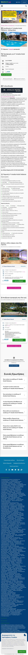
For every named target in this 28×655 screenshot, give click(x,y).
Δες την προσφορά (6, 74)
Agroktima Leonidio (4, 521)
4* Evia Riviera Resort (4, 488)
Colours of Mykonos (10, 577)
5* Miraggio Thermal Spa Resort (13, 515)
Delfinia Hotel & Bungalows (5, 586)
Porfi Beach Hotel (10, 591)
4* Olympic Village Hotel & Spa (12, 494)
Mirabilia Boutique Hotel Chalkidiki (12, 531)
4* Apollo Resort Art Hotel (5, 529)
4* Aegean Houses (12, 583)
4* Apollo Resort (22, 586)
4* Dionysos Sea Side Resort (5, 588)
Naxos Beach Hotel (4, 567)
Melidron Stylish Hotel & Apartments (16, 613)
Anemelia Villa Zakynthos (20, 596)
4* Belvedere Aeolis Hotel (10, 535)
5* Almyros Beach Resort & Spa (21, 566)
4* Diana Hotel (3, 519)
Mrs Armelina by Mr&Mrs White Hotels (16, 588)
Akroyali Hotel (16, 511)
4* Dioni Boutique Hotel (5, 514)
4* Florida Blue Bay (9, 491)
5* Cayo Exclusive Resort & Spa (5, 556)
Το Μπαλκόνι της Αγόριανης (17, 527)
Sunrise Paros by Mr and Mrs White (6, 590)
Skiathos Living (3, 533)
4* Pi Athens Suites (4, 548)
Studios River (21, 538)
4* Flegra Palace (19, 560)
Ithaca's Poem (21, 531)
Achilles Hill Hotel (4, 518)
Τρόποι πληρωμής (7, 463)
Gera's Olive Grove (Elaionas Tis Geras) (17, 532)
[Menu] (2, 6)
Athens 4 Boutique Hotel (5, 552)
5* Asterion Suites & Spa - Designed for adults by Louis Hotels (10, 573)
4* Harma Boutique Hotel (16, 565)
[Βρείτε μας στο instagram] (9, 469)
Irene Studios (20, 496)
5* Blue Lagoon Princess (17, 491)
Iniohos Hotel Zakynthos (5, 585)
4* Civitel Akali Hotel (21, 571)
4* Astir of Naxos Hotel (9, 581)
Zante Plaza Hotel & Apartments (6, 493)
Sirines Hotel (21, 513)
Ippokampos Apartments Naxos (6, 584)
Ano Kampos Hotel (4, 553)
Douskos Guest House (17, 575)
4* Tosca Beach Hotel (12, 486)
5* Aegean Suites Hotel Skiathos (6, 594)
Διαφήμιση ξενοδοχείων (19, 463)
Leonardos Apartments (20, 518)
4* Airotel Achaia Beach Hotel (15, 487)
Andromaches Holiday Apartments (19, 577)
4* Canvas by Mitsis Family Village (6, 568)
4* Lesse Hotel (19, 498)
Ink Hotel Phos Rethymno (19, 602)
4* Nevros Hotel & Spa (4, 550)
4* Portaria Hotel (3, 516)
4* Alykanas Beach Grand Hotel (12, 496)
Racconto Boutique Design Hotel (6, 534)
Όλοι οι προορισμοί (4, 620)
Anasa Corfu (9, 566)
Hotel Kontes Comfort (4, 574)
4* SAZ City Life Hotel (21, 505)
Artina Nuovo (13, 562)
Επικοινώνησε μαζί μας (9, 460)
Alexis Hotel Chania (4, 571)
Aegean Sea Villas (22, 578)
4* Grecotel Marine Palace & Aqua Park (15, 481)
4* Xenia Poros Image (12, 492)
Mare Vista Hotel (3, 499)
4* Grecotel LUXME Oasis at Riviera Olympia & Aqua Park (10, 502)
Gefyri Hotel (23, 555)
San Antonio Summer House (19, 543)
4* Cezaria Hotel (21, 515)
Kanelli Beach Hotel (4, 495)
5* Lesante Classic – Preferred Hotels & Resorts (8, 592)
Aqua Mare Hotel (11, 574)
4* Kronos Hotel (18, 492)
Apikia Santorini (11, 576)
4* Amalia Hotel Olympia (5, 509)
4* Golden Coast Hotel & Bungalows (17, 485)
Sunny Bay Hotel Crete (16, 537)
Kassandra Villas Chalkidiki (5, 613)
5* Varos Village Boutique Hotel (6, 580)
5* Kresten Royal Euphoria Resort (17, 568)
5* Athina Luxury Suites (11, 558)
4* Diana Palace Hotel (17, 516)
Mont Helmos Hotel (18, 519)
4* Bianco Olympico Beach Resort (6, 485)
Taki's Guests (12, 610)
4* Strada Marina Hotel (9, 575)
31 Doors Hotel (10, 553)
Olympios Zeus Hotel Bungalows (17, 550)
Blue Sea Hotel (22, 510)
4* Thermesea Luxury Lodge (5, 561)
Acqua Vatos (12, 542)
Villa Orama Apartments (21, 551)
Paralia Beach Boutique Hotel (14, 523)
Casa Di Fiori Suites (18, 583)
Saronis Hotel (19, 524)
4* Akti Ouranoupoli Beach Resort (6, 540)
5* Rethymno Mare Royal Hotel (17, 590)
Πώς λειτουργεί (20, 460)
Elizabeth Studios (11, 504)
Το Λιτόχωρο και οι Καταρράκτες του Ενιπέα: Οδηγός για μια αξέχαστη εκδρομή (13, 628)
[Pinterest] (18, 469)
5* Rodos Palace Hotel (13, 506)
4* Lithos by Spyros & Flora (14, 579)
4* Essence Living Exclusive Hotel (6, 546)
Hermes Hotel (3, 559)
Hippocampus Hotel (11, 567)
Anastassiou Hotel (10, 541)
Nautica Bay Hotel (14, 484)
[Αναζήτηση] (26, 6)
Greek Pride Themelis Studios (19, 547)
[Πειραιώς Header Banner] (14, 16)
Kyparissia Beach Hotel (17, 541)
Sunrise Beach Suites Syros (13, 587)
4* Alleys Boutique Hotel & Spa (6, 614)
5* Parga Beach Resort (18, 542)
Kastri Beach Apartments (18, 610)
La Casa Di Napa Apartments (5, 543)
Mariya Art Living (3, 572)
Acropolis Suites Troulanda (5, 555)
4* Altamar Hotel (19, 503)
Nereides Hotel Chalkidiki (5, 610)
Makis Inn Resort (3, 566)
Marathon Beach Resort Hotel (5, 532)
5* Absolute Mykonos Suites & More (6, 527)
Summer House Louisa (4, 554)
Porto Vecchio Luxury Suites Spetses (6, 607)
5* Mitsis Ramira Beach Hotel (5, 562)
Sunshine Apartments (4, 524)
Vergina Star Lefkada (15, 546)
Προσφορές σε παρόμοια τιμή (14, 345)
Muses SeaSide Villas (21, 506)
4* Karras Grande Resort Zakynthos (6, 512)
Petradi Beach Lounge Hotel (18, 581)
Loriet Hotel (3, 536)
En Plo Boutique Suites (4, 576)
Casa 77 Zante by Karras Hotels (15, 555)
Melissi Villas (3, 581)
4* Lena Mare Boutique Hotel (12, 571)
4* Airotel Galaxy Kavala (14, 513)
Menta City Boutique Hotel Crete (6, 593)
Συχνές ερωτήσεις (14, 466)
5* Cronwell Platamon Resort (5, 484)
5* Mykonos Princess (19, 562)
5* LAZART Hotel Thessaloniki (13, 554)
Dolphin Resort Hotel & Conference (6, 600)
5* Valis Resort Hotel (17, 482)
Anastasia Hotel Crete (20, 601)
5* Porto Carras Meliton (22, 495)
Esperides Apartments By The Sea (6, 549)
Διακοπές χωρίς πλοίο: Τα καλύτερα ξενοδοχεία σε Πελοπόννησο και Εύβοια (12, 625)
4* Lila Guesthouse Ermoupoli (5, 612)
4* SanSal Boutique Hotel (15, 557)
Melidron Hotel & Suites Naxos (17, 549)
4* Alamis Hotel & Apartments (12, 548)
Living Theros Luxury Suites (17, 570)
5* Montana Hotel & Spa (11, 483)
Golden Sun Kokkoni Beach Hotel (17, 500)
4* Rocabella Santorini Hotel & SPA (12, 569)
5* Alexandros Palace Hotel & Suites (6, 570)
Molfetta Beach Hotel (18, 576)
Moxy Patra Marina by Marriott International (16, 509)
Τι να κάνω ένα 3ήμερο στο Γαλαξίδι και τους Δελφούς (9, 629)
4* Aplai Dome (3, 569)
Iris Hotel (10, 520)
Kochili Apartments (11, 525)
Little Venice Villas (18, 597)
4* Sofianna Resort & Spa (5, 598)
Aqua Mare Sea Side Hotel (19, 535)
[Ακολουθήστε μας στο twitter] (15, 469)
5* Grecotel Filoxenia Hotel (5, 480)
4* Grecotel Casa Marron (14, 480)
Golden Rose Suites (4, 525)
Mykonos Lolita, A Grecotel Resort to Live (7, 597)
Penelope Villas (3, 577)
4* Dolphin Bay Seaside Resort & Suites (18, 493)
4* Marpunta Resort (14, 505)
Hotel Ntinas (17, 525)
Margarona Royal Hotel (18, 504)
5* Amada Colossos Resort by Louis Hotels (7, 602)
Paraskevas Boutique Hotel (16, 564)
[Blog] (21, 469)
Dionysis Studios (22, 523)
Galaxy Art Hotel (14, 534)
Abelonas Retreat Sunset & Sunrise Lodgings (8, 603)
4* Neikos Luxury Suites (10, 519)
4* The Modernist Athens (5, 615)
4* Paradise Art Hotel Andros (5, 501)
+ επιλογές (23, 271)
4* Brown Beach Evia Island (15, 497)
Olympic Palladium (20, 580)
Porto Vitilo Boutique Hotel (5, 505)
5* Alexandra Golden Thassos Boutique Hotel (17, 514)
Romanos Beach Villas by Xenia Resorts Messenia (8, 609)
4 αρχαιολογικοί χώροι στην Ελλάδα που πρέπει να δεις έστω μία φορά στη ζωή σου (13, 633)
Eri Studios (13, 566)
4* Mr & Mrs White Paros (22, 548)
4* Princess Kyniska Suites (5, 538)
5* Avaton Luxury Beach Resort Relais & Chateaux (8, 606)
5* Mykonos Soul (3, 578)
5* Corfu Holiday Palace (21, 494)
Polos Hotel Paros (19, 558)
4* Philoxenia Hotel (13, 503)
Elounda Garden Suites (21, 569)
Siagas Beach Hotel (4, 496)
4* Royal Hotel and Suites (5, 542)
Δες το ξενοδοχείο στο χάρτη (8, 96)
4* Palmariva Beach (4, 498)
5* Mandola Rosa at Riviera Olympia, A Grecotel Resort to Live (10, 479)
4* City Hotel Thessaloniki (5, 523)
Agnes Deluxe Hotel (4, 551)
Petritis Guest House (4, 547)
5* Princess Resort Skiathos (11, 533)
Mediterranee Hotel (16, 540)
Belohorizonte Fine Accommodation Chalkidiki (8, 604)
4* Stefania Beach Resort (5, 503)
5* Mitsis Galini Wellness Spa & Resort (7, 482)
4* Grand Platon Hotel (18, 488)
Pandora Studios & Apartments (6, 605)
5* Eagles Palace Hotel (4, 583)
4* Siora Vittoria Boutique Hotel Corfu (14, 521)
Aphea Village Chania (20, 604)
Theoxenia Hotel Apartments (5, 497)
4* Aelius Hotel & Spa (4, 522)
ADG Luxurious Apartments (19, 517)
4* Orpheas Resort (4, 591)
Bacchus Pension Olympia (14, 538)
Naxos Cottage (18, 589)
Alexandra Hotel (22, 540)
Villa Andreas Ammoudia (5, 544)
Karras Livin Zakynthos (4, 595)
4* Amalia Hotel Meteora (10, 517)
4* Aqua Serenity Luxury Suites (6, 601)
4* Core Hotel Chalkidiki (22, 534)
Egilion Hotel (3, 517)
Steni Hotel (12, 543)
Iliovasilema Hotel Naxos (22, 587)
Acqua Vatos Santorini (12, 524)
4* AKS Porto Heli (11, 488)
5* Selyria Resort (3, 494)
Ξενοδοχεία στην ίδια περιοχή (14, 288)
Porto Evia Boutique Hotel (5, 506)
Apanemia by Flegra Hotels (5, 510)
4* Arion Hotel (3, 491)
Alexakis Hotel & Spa (16, 553)
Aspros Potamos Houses (4, 596)
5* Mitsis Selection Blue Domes (17, 559)
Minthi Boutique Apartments (5, 530)
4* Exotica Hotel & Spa (19, 486)
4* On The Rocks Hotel (11, 589)
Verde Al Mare (21, 554)
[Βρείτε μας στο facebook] (6, 469)
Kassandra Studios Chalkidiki (15, 612)
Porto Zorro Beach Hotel (12, 498)
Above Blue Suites (4, 515)
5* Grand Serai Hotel (19, 483)
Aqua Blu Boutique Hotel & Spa (12, 572)
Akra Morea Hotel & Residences (6, 500)
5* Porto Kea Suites (14, 556)
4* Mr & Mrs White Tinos (11, 499)
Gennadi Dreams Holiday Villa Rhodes (15, 611)
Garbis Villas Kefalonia (4, 520)
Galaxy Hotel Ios (10, 547)
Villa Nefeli (12, 561)
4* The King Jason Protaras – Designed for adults (8, 608)
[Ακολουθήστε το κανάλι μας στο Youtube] (12, 469)
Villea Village (3, 575)
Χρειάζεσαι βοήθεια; (14, 365)
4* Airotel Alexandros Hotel (5, 539)
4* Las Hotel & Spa (4, 541)
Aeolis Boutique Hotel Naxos (5, 513)
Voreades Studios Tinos (4, 611)
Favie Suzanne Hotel (19, 507)
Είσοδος (18, 2)
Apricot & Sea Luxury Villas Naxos (14, 595)
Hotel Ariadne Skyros (4, 589)
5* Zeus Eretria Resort (4, 486)
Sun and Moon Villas (13, 544)
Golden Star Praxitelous (11, 507)
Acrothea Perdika (3, 531)
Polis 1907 (13, 593)
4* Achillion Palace (4, 558)
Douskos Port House (10, 516)
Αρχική (2, 25)
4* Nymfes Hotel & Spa (4, 504)
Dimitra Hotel (14, 601)
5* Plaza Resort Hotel (4, 560)
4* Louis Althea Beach (13, 598)
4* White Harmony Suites (5, 579)
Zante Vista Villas (15, 600)
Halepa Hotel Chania (20, 584)
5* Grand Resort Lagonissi (16, 614)
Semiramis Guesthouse (12, 522)
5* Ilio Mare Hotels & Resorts (5, 487)
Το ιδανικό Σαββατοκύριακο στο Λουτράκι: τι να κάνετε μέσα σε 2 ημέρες (12, 624)
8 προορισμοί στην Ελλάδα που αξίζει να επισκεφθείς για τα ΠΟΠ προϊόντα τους (13, 626)
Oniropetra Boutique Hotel (17, 512)
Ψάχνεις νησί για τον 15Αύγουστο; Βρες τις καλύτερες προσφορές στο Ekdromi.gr (13, 631)
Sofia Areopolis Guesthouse (21, 609)
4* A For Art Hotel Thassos (5, 528)
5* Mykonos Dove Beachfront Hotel (12, 578)
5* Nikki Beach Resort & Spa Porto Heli (7, 511)
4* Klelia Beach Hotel (4, 492)
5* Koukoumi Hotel (18, 561)
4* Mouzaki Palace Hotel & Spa (13, 495)
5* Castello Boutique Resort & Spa (6, 565)
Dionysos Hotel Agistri (18, 574)
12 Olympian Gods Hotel (19, 499)
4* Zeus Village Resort (14, 605)
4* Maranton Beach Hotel (5, 489)
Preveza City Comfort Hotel (12, 551)
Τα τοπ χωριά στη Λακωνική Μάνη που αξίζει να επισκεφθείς (10, 630)
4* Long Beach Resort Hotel (21, 484)
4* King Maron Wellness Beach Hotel (6, 537)
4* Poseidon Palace (4, 483)
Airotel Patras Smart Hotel (21, 522)
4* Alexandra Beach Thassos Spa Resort (17, 530)
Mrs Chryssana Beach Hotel (14, 510)
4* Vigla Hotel (14, 584)
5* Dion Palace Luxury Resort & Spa (15, 489)
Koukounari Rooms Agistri (10, 536)
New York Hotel (22, 557)
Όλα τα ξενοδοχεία (4, 618)
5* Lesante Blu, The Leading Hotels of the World (17, 585)
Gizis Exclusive (8, 559)
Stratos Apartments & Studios (5, 557)
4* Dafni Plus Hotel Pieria (16, 594)
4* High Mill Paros (4, 507)
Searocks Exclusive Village (14, 528)
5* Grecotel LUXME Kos (4, 481)
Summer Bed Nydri (12, 596)
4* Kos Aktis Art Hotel (18, 567)
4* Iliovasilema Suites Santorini (17, 520)
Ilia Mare (10, 550)
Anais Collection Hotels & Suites (15, 552)
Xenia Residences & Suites (14, 586)
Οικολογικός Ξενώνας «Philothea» (15, 529)
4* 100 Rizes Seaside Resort (12, 518)
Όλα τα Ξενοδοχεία (9, 25)
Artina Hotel (3, 535)
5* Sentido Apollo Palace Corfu (6, 564)
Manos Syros (23, 529)
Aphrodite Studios (13, 539)
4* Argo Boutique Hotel (12, 560)
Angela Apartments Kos (4, 587)
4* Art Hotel (14, 580)
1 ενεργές (10, 49)
